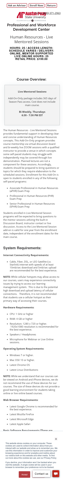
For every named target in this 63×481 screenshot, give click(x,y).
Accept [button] (24, 474)
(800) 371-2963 (52, 13)
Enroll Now (36, 5)
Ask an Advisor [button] (17, 5)
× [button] (56, 438)
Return (51, 5)
